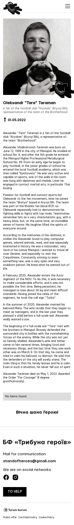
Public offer (10, 517)
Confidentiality (27, 517)
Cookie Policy (46, 517)
